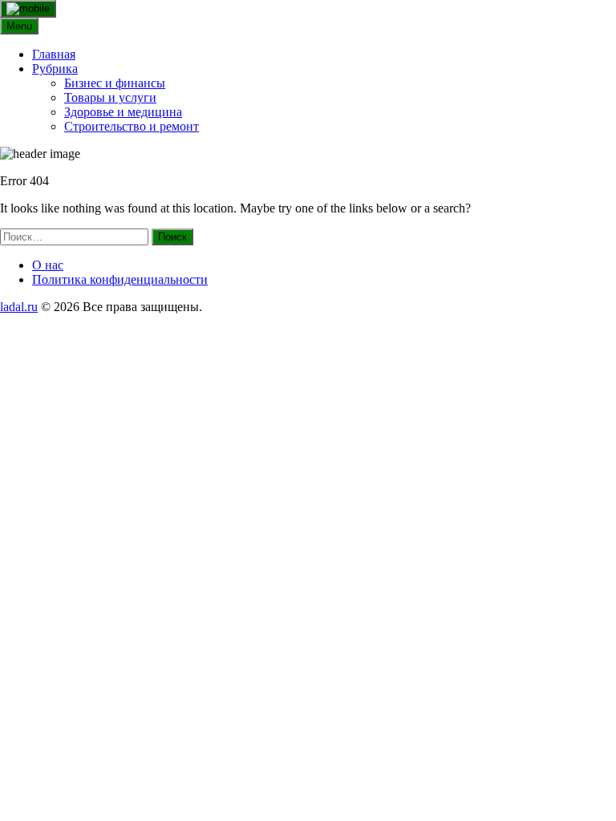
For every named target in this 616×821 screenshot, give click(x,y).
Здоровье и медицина (123, 112)
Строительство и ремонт (131, 126)
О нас (47, 265)
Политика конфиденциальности (120, 279)
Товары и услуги (110, 97)
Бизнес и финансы (114, 83)
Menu (19, 26)
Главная (53, 54)
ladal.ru (19, 306)
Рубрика (55, 68)
